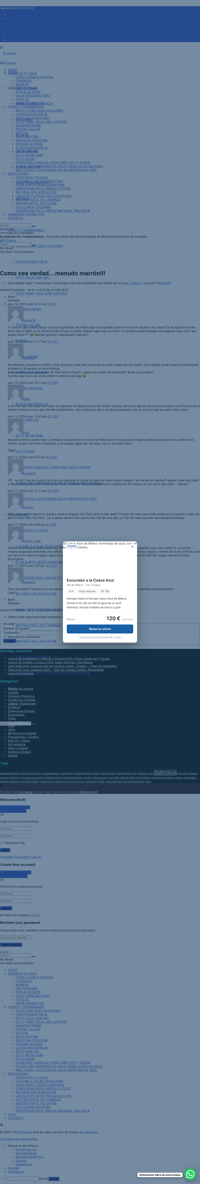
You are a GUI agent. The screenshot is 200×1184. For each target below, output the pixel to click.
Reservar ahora (100, 629)
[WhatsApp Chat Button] (190, 1174)
